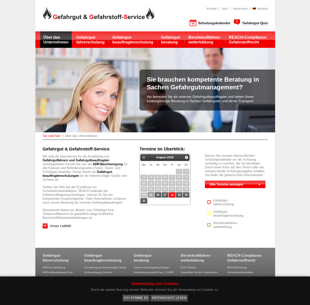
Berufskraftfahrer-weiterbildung (204, 39)
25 (150, 194)
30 (186, 194)
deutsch (262, 8)
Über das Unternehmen (81, 136)
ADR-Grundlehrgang (54, 267)
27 (164, 194)
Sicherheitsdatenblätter (240, 272)
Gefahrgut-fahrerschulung (90, 39)
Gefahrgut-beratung (171, 39)
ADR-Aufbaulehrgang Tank (58, 272)
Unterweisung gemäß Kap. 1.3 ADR (153, 272)
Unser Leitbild (60, 226)
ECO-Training (188, 267)
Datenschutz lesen (169, 298)
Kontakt (212, 8)
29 (179, 194)
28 (172, 194)
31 (143, 200)
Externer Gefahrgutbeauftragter (151, 267)
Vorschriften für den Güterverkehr (199, 272)
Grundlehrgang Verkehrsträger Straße (105, 267)
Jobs (225, 8)
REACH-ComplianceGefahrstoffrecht (247, 39)
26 (157, 194)
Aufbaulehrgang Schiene (98, 272)
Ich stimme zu (136, 298)
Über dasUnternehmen (56, 39)
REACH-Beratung (237, 267)
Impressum (240, 8)
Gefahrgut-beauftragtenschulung (132, 39)
